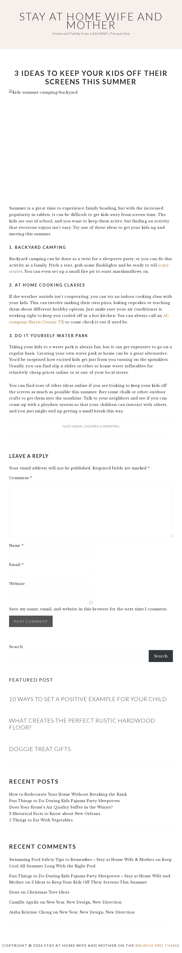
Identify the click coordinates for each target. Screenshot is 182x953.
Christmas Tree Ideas (48, 892)
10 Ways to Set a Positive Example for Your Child (88, 698)
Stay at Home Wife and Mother (91, 20)
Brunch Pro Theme (157, 945)
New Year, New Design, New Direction (84, 902)
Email (16, 564)
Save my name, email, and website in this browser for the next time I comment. (88, 609)
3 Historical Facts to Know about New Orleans (54, 813)
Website (17, 583)
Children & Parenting (102, 426)
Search (16, 647)
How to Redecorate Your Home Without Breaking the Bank (68, 794)
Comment (20, 478)
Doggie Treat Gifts (40, 748)
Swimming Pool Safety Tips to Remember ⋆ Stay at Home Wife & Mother (81, 859)
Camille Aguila (24, 902)
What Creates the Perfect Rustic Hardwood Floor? (82, 724)
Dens (14, 892)
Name (16, 545)
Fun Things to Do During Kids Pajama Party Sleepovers (64, 801)
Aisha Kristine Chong (30, 912)
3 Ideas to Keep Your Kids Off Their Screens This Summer (89, 882)
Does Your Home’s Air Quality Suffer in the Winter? (61, 807)
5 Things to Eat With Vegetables (41, 820)
